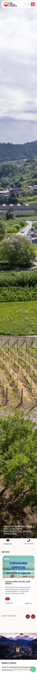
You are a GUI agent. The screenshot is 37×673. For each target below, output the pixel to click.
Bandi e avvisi (9, 663)
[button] (33, 4)
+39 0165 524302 (28, 544)
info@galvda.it (8, 544)
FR (28, 4)
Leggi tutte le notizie (9, 616)
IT (25, 4)
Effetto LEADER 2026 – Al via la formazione (18, 582)
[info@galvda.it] (8, 540)
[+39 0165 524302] (28, 540)
